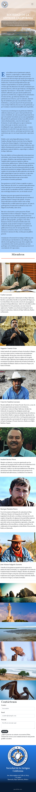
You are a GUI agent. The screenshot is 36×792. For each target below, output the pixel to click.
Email (3, 712)
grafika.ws (18, 789)
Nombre (3, 705)
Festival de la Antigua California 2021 (18, 33)
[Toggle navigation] (32, 4)
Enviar (4, 731)
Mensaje (3, 720)
